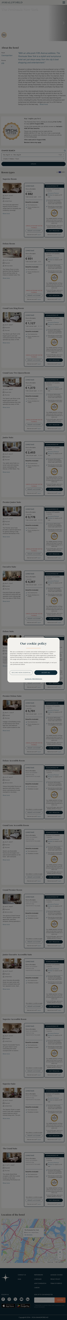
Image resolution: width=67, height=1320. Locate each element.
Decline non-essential (21, 672)
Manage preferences (33, 679)
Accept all (46, 672)
